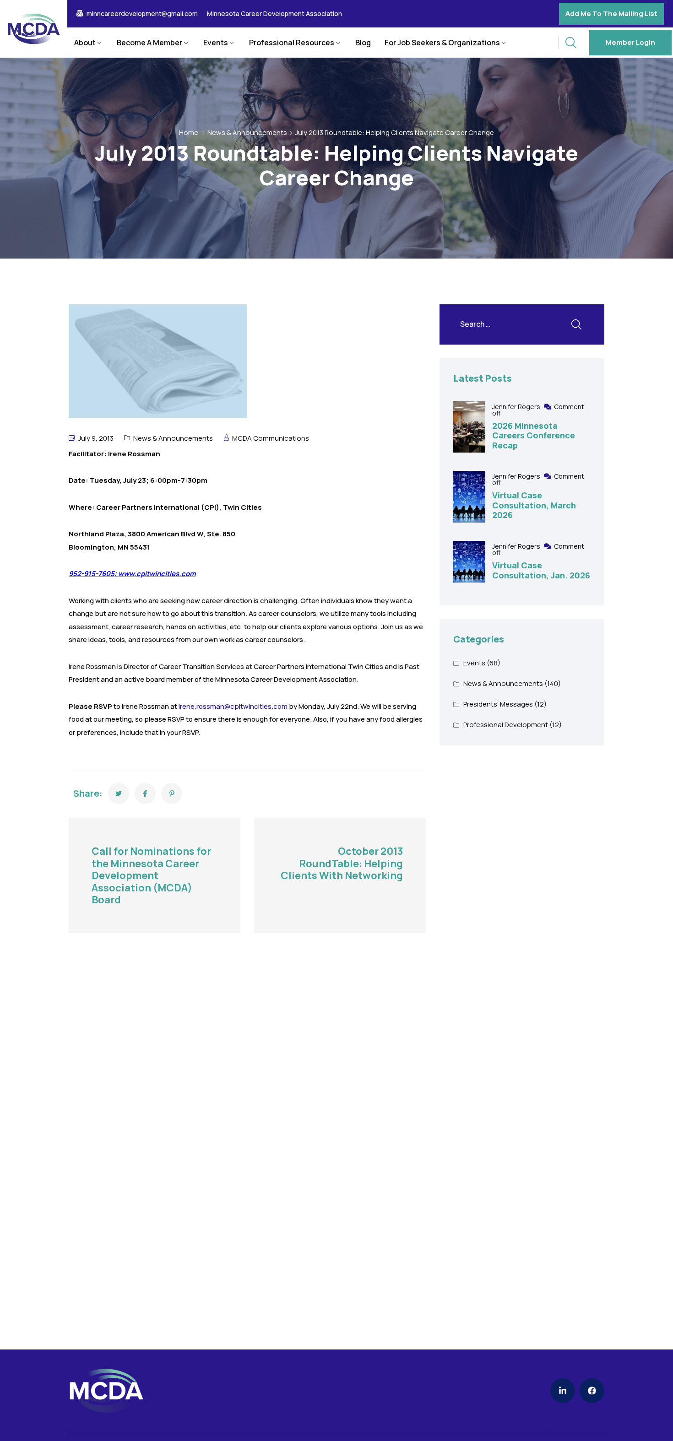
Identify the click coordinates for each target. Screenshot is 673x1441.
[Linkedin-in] (562, 1390)
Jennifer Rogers (517, 406)
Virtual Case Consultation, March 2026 (534, 505)
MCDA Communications (270, 438)
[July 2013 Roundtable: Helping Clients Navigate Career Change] (118, 793)
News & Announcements (247, 132)
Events (215, 43)
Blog (363, 43)
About (85, 43)
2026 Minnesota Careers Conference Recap (533, 435)
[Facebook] (592, 1390)
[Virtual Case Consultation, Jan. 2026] (469, 562)
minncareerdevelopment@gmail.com (142, 14)
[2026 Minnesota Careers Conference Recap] (469, 427)
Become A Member (149, 43)
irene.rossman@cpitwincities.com (233, 706)
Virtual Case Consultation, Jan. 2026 (541, 570)
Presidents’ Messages (498, 704)
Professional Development (505, 724)
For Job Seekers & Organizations (442, 43)
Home (188, 132)
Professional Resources (291, 43)
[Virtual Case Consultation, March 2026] (469, 497)
